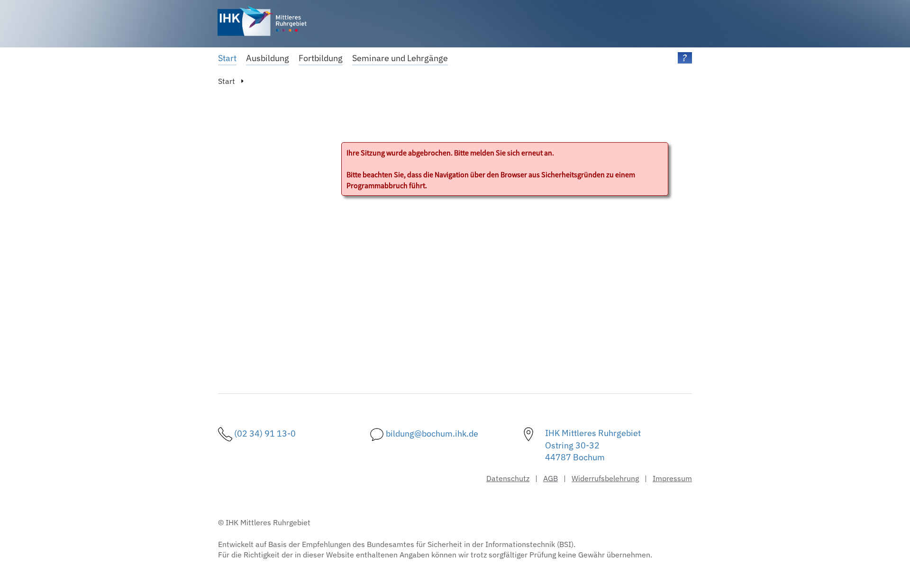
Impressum (672, 478)
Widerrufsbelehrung (605, 478)
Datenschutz (507, 478)
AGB (550, 478)
